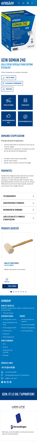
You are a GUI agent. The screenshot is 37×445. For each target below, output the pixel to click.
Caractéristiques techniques (13, 203)
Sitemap (5, 355)
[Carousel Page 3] (16, 291)
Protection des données (8, 351)
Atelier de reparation (28, 327)
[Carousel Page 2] (13, 291)
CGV (4, 344)
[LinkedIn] (5, 382)
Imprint (5, 347)
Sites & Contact (8, 313)
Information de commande (12, 210)
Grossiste (6, 334)
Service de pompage (28, 324)
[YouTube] (8, 382)
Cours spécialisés (27, 331)
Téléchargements (9, 196)
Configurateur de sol (9, 319)
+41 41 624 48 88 (8, 368)
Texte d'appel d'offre (9, 327)
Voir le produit (12, 286)
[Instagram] (2, 382)
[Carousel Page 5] (21, 291)
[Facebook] (10, 382)
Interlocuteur (7, 331)
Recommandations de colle (10, 323)
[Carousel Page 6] (23, 291)
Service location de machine (27, 320)
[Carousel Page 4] (18, 291)
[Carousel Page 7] (26, 291)
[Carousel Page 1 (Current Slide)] (11, 291)
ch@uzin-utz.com (11, 378)
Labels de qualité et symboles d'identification (14, 218)
